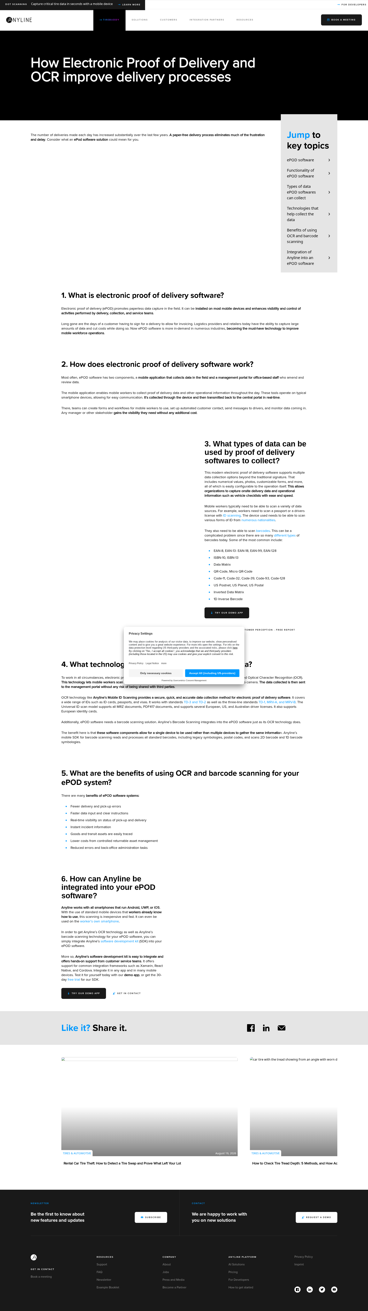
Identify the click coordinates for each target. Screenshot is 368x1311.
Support (102, 1264)
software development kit (119, 941)
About (167, 1264)
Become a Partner (174, 1287)
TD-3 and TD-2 (195, 702)
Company (169, 1257)
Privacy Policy (303, 1257)
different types (285, 535)
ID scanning (232, 515)
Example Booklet (108, 1287)
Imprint (299, 1264)
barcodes (263, 531)
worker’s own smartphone (99, 921)
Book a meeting (41, 1277)
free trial (74, 979)
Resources (105, 1257)
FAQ (99, 1272)
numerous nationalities (258, 520)
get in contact (42, 1269)
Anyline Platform (242, 1257)
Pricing (233, 1272)
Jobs (166, 1272)
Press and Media (173, 1280)
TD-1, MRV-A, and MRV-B (277, 702)
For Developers (238, 1280)
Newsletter (104, 1280)
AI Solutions (236, 1264)
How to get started (240, 1287)
